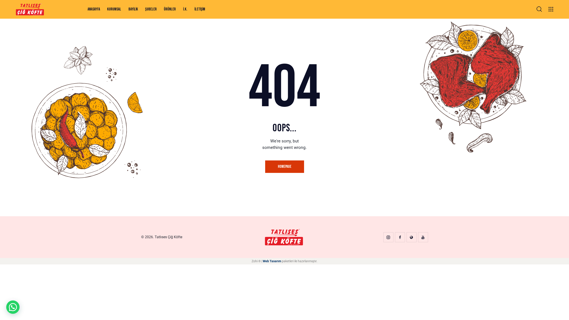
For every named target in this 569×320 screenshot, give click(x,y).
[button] (13, 307)
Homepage (284, 166)
